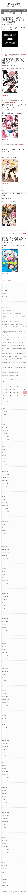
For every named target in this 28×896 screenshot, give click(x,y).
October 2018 (5, 705)
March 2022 (4, 577)
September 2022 (5, 558)
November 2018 (5, 702)
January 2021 (5, 621)
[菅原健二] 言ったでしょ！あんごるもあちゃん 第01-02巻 (14, 239)
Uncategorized (5, 303)
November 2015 (5, 815)
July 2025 (4, 452)
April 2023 (4, 536)
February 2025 (5, 468)
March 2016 (4, 802)
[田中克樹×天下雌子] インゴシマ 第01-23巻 (11, 313)
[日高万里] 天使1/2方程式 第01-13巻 (10, 372)
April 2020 (4, 649)
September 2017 (5, 746)
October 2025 (5, 443)
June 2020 (4, 643)
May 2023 (4, 533)
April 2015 (4, 837)
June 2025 (4, 455)
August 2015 (4, 824)
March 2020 (4, 652)
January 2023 (5, 546)
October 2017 (5, 743)
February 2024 (5, 505)
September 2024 (5, 483)
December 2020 (5, 624)
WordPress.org (5, 885)
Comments (5, 882)
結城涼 (19, 54)
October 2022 (5, 555)
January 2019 (5, 696)
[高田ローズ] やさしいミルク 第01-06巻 (10, 321)
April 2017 (4, 762)
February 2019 (5, 693)
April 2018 (4, 724)
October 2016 (5, 780)
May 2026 (4, 421)
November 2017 (5, 740)
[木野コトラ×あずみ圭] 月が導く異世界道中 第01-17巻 (14, 353)
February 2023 (5, 543)
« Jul (7, 401)
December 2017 (5, 737)
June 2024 (4, 493)
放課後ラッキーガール (22, 188)
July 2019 (4, 677)
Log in (3, 876)
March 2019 (4, 690)
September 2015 (5, 821)
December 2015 (5, 812)
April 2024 (4, 499)
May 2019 (4, 683)
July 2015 (4, 827)
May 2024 (4, 496)
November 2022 (5, 552)
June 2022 (4, 568)
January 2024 (5, 508)
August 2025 (4, 449)
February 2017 (5, 768)
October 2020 (5, 630)
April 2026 (4, 424)
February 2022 (5, 580)
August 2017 (4, 749)
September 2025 (5, 446)
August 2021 (4, 599)
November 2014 (5, 852)
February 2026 (5, 430)
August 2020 (4, 637)
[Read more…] (5, 48)
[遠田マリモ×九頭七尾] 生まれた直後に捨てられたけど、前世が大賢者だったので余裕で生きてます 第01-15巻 (14, 326)
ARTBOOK (4, 287)
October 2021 (5, 593)
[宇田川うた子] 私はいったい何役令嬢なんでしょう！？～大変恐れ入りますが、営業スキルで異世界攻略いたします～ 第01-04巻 (14, 337)
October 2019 (5, 668)
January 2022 (5, 583)
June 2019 (4, 680)
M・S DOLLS (20, 233)
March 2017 (4, 765)
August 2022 (4, 561)
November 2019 (5, 665)
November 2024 (5, 477)
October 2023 (5, 518)
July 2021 (4, 602)
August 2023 (4, 524)
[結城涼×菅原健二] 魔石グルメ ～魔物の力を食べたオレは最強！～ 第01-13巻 (13, 20)
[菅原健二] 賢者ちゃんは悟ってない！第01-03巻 (14, 106)
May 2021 (4, 608)
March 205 (4, 856)
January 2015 (5, 846)
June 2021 (4, 605)
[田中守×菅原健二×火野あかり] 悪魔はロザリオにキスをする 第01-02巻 (13, 61)
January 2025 (5, 471)
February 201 (5, 868)
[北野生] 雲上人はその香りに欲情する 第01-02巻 (12, 342)
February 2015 (5, 843)
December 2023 (5, 511)
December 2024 (5, 474)
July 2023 (4, 527)
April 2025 (4, 461)
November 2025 (5, 439)
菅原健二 (22, 54)
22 (21, 392)
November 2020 (5, 627)
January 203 (4, 859)
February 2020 (5, 655)
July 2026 (4, 414)
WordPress (23, 891)
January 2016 (5, 809)
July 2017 (4, 752)
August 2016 (4, 787)
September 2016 (5, 784)
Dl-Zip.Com (14, 4)
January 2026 (5, 433)
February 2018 (5, 730)
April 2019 (4, 687)
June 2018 (4, 718)
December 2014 (5, 849)
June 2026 (4, 418)
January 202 (4, 865)
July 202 (3, 862)
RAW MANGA (9, 54)
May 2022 (4, 571)
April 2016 (4, 799)
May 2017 (4, 759)
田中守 (10, 102)
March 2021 (4, 615)
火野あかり (7, 102)
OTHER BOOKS (5, 293)
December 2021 (5, 587)
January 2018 (5, 734)
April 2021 (4, 612)
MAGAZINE (4, 290)
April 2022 (4, 574)
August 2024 (4, 486)
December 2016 (5, 774)
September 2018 (5, 709)
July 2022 (4, 565)
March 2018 (4, 727)
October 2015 (5, 818)
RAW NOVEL (4, 299)
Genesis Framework (15, 891)
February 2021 (5, 618)
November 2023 (5, 515)
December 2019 (5, 662)
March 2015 (4, 840)
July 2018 (4, 715)
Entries (4, 879)
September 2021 (5, 596)
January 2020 (5, 658)
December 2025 (5, 436)
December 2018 (5, 699)
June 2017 (4, 755)
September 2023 (5, 521)
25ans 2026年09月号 (6, 310)
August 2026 (4, 411)
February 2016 (5, 805)
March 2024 (4, 502)
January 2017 (5, 771)
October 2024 (5, 480)
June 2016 (4, 793)
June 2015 (4, 830)
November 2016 (5, 777)
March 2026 (4, 427)
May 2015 (4, 834)
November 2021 (5, 590)
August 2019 (4, 674)
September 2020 (5, 633)
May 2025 (4, 458)
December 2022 (5, 549)
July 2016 (4, 790)
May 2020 (4, 646)
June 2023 (4, 530)
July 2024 (4, 489)
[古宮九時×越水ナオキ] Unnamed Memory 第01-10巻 (13, 345)
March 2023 (4, 540)
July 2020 (4, 640)
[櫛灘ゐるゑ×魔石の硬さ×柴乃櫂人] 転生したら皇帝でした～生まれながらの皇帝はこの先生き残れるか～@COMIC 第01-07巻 (14, 358)
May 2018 (4, 721)
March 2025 (4, 464)
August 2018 (4, 712)
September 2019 (5, 671)
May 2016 (4, 796)
